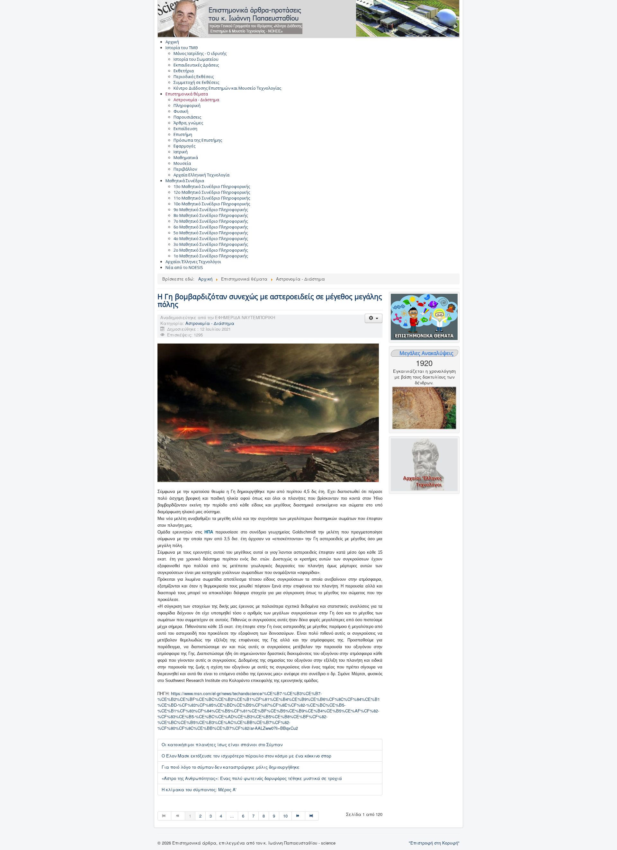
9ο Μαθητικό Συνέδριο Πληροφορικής (211, 209)
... (232, 816)
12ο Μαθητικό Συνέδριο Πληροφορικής (212, 192)
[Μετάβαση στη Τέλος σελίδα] (312, 815)
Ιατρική (181, 152)
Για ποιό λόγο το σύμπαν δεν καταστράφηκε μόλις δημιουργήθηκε (231, 767)
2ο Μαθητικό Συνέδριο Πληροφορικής (211, 250)
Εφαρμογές (184, 146)
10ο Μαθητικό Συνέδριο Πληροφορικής (212, 204)
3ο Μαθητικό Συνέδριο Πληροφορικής (211, 244)
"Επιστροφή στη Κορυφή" (434, 843)
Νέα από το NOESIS (184, 267)
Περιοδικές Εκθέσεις (194, 76)
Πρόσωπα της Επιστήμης (198, 140)
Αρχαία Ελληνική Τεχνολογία (201, 175)
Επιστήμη (183, 134)
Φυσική (181, 111)
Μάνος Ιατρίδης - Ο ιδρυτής (200, 53)
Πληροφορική (187, 105)
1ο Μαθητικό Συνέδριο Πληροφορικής (211, 256)
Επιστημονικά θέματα (186, 94)
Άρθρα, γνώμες (188, 123)
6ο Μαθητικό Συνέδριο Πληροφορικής (211, 227)
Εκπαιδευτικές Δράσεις (196, 65)
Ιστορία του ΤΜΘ (181, 47)
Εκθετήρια (184, 71)
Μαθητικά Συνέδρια (184, 180)
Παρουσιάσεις (187, 117)
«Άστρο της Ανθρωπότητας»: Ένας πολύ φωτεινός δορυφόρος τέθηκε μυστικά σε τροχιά (252, 778)
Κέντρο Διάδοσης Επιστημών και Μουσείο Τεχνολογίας (227, 88)
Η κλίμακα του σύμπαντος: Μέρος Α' (199, 789)
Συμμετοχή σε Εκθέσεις (196, 82)
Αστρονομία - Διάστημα (196, 100)
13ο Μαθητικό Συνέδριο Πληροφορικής (212, 186)
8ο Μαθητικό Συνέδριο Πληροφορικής (211, 215)
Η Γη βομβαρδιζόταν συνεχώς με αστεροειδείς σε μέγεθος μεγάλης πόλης (269, 300)
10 (285, 816)
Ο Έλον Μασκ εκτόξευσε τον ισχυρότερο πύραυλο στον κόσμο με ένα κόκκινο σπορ (246, 756)
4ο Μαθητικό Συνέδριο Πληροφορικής (211, 238)
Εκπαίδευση (185, 128)
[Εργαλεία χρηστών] (373, 318)
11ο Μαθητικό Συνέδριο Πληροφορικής (212, 198)
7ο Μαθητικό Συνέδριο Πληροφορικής (211, 221)
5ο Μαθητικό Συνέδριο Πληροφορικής (211, 233)
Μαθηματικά (186, 157)
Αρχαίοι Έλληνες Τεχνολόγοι (193, 261)
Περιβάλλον (185, 169)
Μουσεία (182, 163)
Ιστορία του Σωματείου (196, 59)
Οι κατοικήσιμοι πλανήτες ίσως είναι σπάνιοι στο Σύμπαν (222, 744)
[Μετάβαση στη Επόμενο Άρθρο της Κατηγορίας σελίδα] (298, 815)
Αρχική (172, 42)
